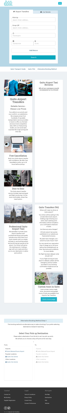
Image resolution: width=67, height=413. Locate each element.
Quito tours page (48, 299)
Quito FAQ (31, 69)
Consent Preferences (30, 403)
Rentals (47, 12)
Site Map (47, 394)
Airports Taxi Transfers (13, 411)
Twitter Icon (8, 408)
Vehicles (47, 403)
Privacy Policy (28, 397)
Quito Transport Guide (17, 69)
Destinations (48, 397)
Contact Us (7, 394)
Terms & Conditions (30, 394)
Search (33, 57)
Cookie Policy (28, 400)
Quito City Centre (12, 356)
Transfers (22, 12)
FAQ (46, 400)
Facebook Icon (5, 408)
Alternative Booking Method (47, 69)
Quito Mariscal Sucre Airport (15, 351)
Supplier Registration (9, 400)
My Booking (7, 397)
